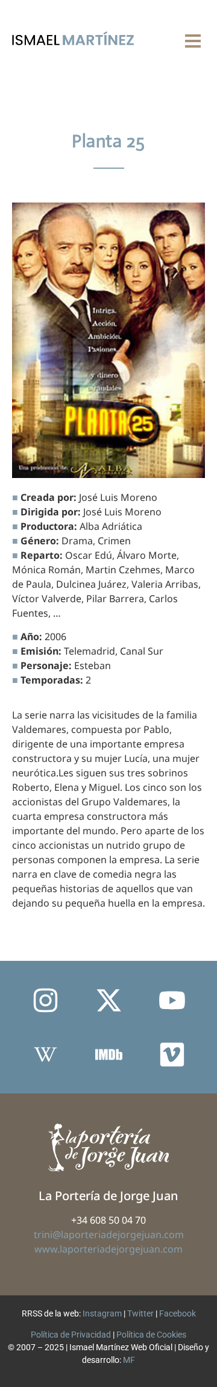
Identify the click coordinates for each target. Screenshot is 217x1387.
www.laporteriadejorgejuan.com (108, 1249)
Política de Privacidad (71, 1334)
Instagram (102, 1313)
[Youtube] (172, 1000)
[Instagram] (45, 1000)
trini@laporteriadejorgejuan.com (109, 1234)
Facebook (177, 1313)
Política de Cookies (151, 1334)
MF (129, 1360)
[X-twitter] (108, 1000)
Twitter (140, 1313)
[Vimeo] (172, 1054)
